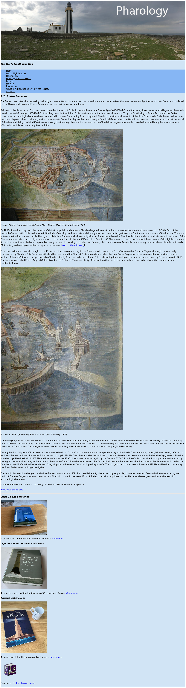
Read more (58, 538)
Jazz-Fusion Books (25, 683)
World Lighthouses (16, 73)
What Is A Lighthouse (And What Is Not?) (28, 89)
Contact (10, 91)
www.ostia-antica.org (73, 245)
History (10, 83)
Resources (11, 86)
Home (9, 71)
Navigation (12, 76)
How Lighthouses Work (18, 78)
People (9, 81)
